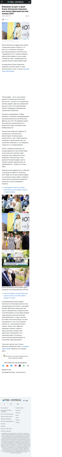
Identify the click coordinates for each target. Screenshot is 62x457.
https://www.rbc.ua (10, 436)
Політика (18, 412)
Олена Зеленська (20, 372)
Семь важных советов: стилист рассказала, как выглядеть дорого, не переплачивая (16, 190)
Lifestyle (18, 422)
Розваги (18, 420)
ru (24, 400)
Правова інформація (6, 419)
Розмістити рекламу (6, 431)
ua (27, 400)
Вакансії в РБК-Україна (6, 428)
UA (29, 2)
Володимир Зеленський (8, 372)
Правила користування (7, 416)
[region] (15, 84)
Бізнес (17, 415)
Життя (17, 417)
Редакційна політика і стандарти (6, 411)
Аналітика (18, 410)
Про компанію (4, 407)
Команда (3, 426)
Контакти (3, 423)
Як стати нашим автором (7, 414)
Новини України (19, 407)
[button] (2, 2)
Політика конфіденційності (7, 421)
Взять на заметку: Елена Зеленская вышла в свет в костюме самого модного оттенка (15, 296)
